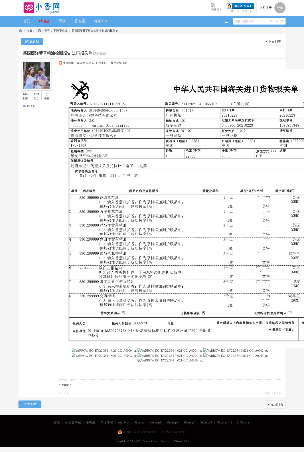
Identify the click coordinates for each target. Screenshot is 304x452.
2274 (36, 94)
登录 (280, 7)
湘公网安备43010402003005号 (140, 431)
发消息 (31, 106)
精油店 (44, 21)
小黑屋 (90, 422)
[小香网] (39, 7)
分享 (278, 393)
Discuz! (178, 441)
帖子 (272, 21)
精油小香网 (43, 30)
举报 (267, 393)
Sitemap (139, 422)
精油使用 (106, 422)
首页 (26, 21)
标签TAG (101, 21)
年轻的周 (68, 62)
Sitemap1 (155, 422)
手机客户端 (73, 422)
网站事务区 (60, 30)
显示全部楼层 (119, 62)
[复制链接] (99, 53)
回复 (66, 393)
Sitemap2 (172, 422)
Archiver (123, 422)
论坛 (29, 30)
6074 (25, 94)
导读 (62, 21)
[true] (282, 21)
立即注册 (265, 7)
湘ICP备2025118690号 (173, 431)
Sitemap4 (206, 422)
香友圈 (80, 21)
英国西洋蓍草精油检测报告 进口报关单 (95, 30)
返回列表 (274, 41)
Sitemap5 (223, 422)
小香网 (20, 30)
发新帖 (34, 41)
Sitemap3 (189, 422)
